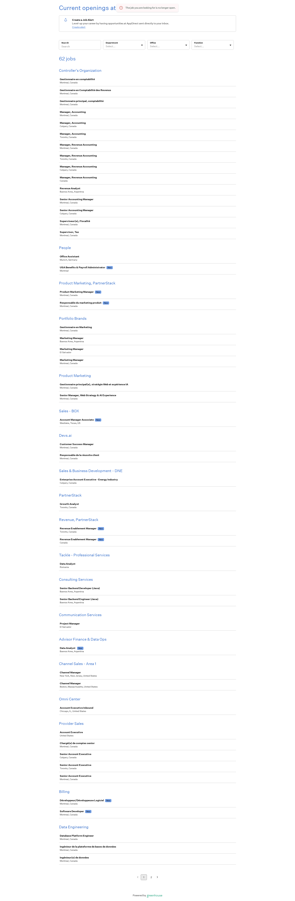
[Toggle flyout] (142, 45)
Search (65, 43)
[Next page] (157, 877)
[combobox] (194, 46)
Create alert (78, 27)
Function (198, 43)
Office (153, 43)
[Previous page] (137, 877)
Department (112, 43)
